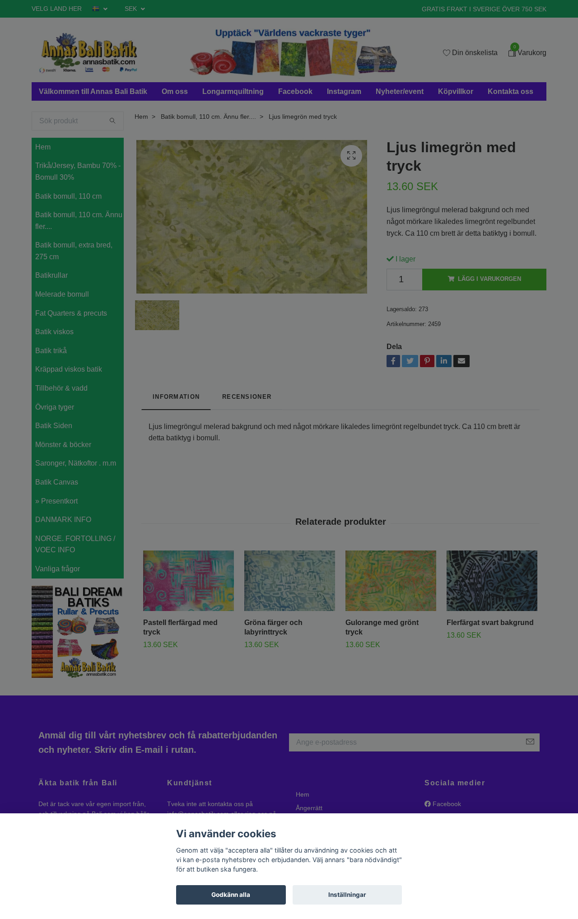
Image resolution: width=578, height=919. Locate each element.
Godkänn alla (230, 894)
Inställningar (347, 894)
